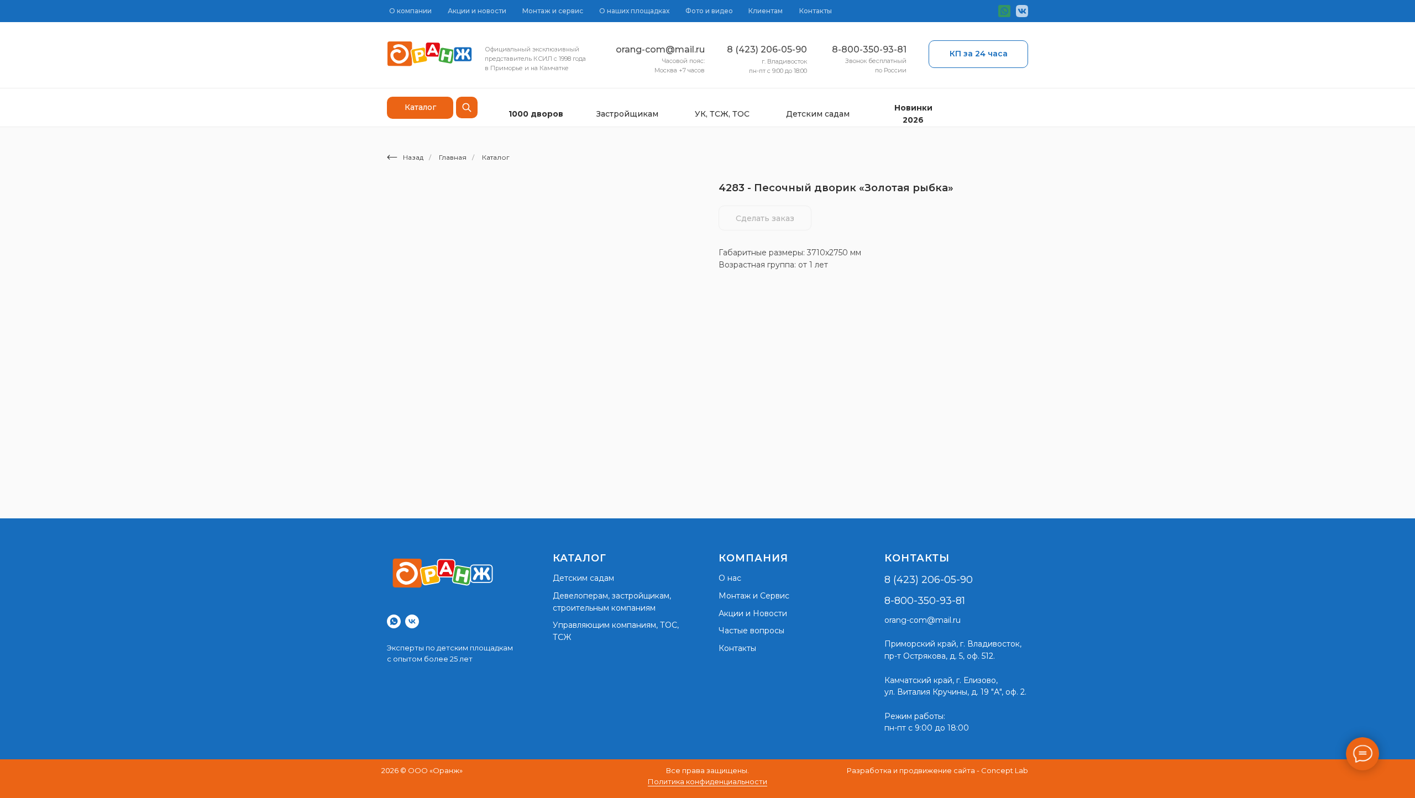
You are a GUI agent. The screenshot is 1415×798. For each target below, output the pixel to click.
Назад (413, 157)
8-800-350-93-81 (869, 49)
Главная (453, 157)
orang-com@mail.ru (660, 49)
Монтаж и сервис (552, 11)
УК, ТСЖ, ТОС (722, 114)
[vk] (412, 621)
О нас (730, 578)
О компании (410, 11)
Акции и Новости (753, 613)
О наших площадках (634, 11)
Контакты (815, 11)
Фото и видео (709, 11)
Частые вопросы (751, 631)
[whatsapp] (394, 621)
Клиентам (765, 11)
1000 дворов (536, 114)
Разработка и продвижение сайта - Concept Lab (937, 770)
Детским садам (818, 114)
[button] (978, 54)
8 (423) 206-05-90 (767, 49)
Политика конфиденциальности (707, 781)
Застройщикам (627, 114)
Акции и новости (477, 11)
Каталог (496, 157)
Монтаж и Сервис (754, 596)
